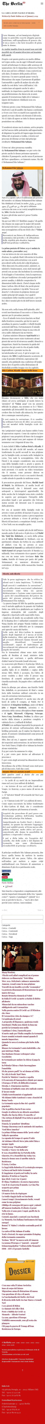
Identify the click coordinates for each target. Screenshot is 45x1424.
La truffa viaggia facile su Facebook (17, 1196)
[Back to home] (14, 3)
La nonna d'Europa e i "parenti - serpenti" (20, 1243)
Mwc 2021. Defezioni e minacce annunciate (21, 981)
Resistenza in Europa (11, 1329)
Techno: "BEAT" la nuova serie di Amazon (20, 1240)
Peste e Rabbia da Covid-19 (13, 1311)
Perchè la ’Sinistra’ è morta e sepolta (18, 1077)
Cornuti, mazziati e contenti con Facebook (20, 1216)
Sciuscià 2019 (7, 1190)
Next (40, 910)
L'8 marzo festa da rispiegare (14, 1193)
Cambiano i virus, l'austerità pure (16, 1030)
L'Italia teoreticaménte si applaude (17, 1094)
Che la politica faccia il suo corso (16, 1109)
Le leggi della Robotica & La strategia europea (22, 1167)
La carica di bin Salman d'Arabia (16, 1231)
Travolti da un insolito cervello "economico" (21, 987)
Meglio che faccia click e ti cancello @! (19, 1115)
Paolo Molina (7, 882)
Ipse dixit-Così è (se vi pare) (14, 1179)
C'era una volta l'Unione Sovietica (16, 1285)
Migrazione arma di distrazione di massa (20, 1291)
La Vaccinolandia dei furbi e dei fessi (18, 1297)
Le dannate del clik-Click (13, 1308)
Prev (5, 910)
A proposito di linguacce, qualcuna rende (20, 1022)
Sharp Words (7, 972)
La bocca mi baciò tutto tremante (16, 1170)
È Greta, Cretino (9, 1164)
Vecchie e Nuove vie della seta (15, 1150)
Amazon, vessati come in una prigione (18, 984)
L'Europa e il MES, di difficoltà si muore (19, 1083)
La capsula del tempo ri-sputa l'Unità (18, 1138)
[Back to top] (22, 1370)
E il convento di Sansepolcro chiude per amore (22, 1080)
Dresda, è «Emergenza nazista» (15, 1086)
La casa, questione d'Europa (14, 1317)
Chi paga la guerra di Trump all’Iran (18, 1326)
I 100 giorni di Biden (11, 1306)
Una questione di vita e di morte (16, 1294)
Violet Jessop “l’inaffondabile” (15, 1147)
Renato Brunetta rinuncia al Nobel (17, 995)
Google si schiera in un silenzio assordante (20, 1112)
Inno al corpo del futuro (12, 1288)
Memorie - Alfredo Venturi (13, 1314)
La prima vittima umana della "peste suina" (21, 1132)
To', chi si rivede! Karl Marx (14, 1074)
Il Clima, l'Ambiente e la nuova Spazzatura (20, 1182)
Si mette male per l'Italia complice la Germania (22, 1033)
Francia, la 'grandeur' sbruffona (15, 1123)
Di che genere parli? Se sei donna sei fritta (20, 1071)
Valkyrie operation (10, 1135)
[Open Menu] (42, 3)
